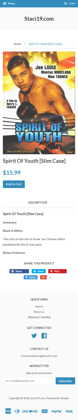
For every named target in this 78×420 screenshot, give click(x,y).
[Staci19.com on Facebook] (44, 335)
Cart (72, 3)
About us (39, 311)
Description (37, 202)
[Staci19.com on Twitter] (34, 335)
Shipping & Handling (39, 317)
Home (17, 43)
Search (39, 306)
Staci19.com (39, 18)
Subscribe (65, 381)
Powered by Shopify (57, 398)
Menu (11, 3)
